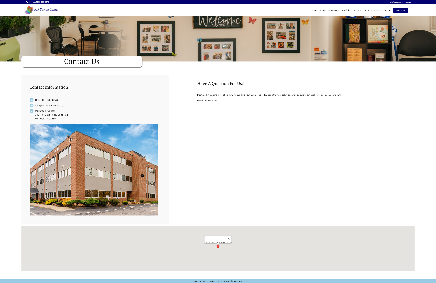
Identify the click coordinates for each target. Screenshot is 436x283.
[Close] (229, 239)
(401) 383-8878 (49, 100)
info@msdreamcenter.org (400, 2)
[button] (218, 246)
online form (213, 100)
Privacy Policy (237, 281)
